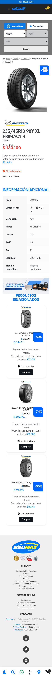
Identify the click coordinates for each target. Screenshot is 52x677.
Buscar (26, 49)
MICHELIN (25, 59)
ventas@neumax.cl (29, 624)
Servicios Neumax (26, 586)
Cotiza (26, 574)
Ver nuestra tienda (26, 608)
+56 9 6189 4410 (30, 630)
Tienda (15, 59)
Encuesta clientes (26, 576)
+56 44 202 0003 (26, 2)
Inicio (8, 59)
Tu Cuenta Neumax (26, 589)
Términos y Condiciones (26, 605)
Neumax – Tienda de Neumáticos (26, 584)
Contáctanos (26, 600)
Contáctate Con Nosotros (26, 571)
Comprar (26, 372)
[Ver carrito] (46, 9)
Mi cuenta (4, 672)
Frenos (26, 579)
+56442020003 (33, 627)
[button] (45, 69)
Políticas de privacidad (26, 603)
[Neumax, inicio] (18, 8)
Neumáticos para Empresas (26, 581)
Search (13, 672)
